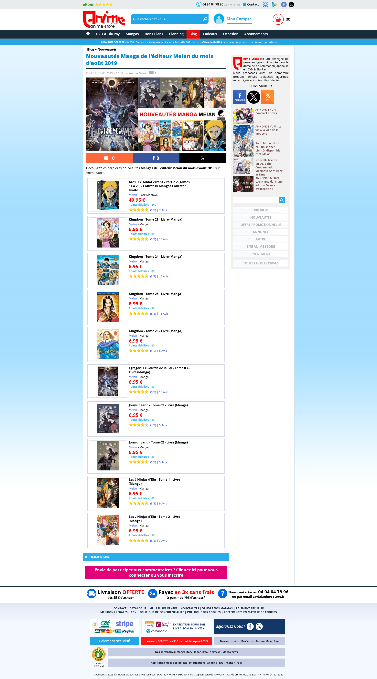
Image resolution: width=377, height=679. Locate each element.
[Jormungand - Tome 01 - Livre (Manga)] (108, 419)
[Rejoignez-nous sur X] (291, 4)
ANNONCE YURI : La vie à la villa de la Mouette (268, 130)
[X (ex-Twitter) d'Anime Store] (259, 626)
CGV (133, 612)
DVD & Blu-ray (108, 33)
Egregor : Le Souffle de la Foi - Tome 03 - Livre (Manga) (159, 370)
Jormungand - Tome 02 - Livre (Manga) (158, 442)
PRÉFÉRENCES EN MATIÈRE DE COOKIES (250, 612)
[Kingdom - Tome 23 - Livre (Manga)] (108, 233)
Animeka (215, 652)
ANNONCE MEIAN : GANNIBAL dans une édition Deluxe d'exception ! (269, 183)
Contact (253, 4)
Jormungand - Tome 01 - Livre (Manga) (158, 405)
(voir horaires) (232, 4)
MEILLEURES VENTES (163, 608)
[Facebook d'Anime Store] (250, 626)
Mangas (132, 33)
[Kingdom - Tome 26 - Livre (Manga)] (108, 344)
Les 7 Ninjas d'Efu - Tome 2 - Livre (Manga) (154, 519)
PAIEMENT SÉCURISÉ (250, 608)
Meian (260, 641)
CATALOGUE (138, 608)
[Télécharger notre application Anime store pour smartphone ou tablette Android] (274, 4)
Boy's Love (247, 641)
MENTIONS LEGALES (114, 612)
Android (212, 662)
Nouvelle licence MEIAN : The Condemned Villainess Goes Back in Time (269, 167)
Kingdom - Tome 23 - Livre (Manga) (155, 219)
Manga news (230, 652)
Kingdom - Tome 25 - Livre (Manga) (155, 294)
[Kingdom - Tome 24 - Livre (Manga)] (108, 270)
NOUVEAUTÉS (189, 608)
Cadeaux (210, 33)
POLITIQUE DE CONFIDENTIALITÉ (161, 612)
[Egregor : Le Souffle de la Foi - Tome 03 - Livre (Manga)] (108, 381)
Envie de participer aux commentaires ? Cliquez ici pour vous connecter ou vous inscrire (157, 572)
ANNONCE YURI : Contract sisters (266, 111)
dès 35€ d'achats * (123, 42)
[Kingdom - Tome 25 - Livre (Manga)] (108, 307)
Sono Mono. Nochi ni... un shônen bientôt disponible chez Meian (267, 148)
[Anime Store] (104, 19)
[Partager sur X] (202, 158)
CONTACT (119, 608)
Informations (197, 662)
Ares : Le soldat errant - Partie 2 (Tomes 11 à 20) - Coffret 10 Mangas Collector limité (159, 186)
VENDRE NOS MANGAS (217, 608)
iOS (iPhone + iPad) (230, 662)
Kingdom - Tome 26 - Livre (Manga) (155, 331)
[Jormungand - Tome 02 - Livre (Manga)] (108, 456)
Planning (176, 33)
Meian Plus (272, 641)
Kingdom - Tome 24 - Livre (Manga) (155, 256)
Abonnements (256, 33)
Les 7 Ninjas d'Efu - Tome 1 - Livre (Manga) (154, 481)
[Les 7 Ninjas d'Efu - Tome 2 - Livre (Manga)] (108, 530)
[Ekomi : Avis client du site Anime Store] (99, 660)
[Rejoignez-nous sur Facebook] (284, 4)
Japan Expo (201, 652)
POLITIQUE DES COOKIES (204, 612)
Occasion (230, 33)
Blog (193, 33)
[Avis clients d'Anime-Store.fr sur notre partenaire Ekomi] (98, 4)
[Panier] (278, 19)
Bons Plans (154, 33)
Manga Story (184, 652)
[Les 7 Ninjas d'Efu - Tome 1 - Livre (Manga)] (108, 493)
